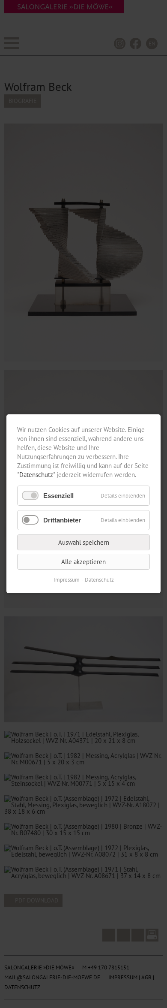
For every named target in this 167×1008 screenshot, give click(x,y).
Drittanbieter (62, 520)
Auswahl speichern (83, 543)
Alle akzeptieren (83, 562)
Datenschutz (36, 475)
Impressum (67, 580)
